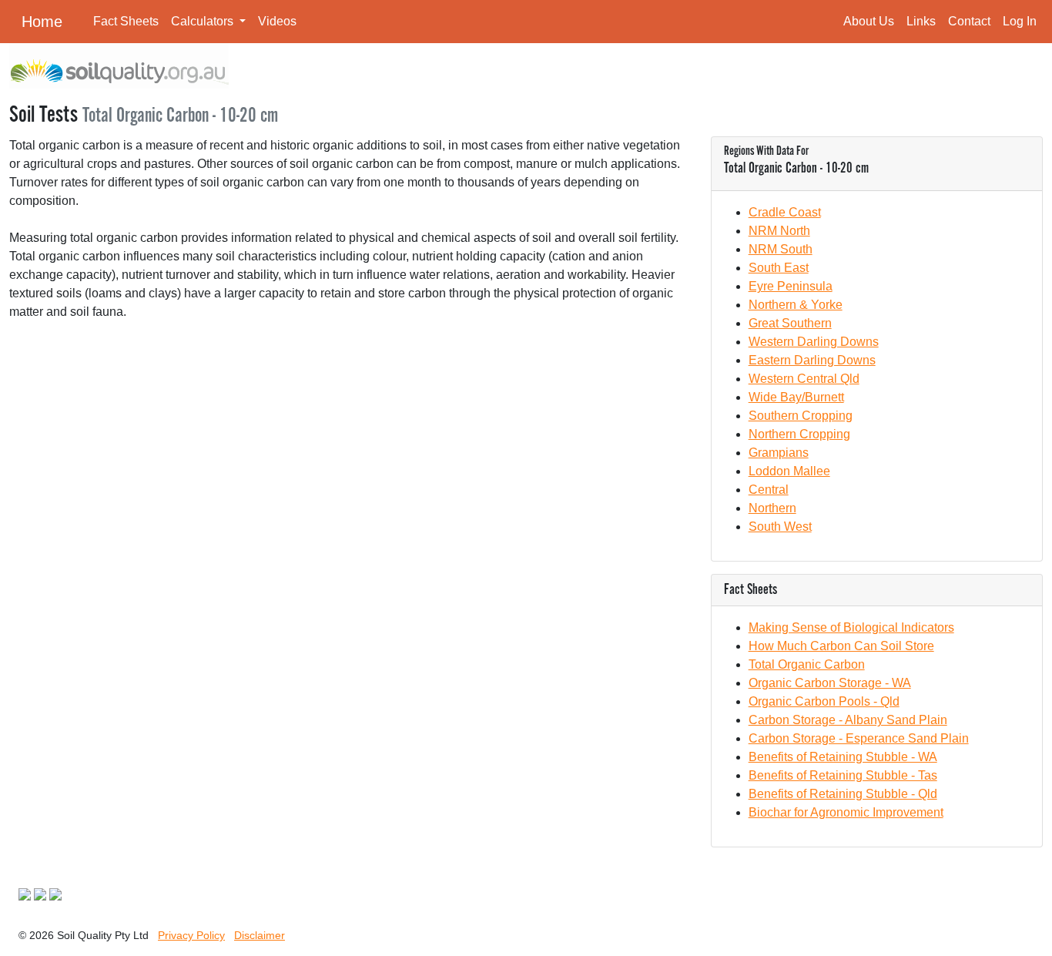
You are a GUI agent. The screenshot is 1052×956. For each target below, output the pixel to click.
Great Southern (790, 323)
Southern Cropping (801, 415)
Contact (969, 21)
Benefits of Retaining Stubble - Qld (843, 793)
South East (779, 267)
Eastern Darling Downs (812, 360)
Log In (1020, 21)
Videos (277, 21)
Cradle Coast (785, 212)
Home (42, 21)
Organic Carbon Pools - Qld (824, 701)
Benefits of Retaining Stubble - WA (843, 756)
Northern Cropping (799, 434)
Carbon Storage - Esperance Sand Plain (859, 738)
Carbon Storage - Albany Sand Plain (848, 719)
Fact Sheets (126, 21)
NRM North (779, 230)
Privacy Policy (191, 935)
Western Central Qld (804, 378)
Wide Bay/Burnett (796, 397)
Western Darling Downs (814, 341)
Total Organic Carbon (807, 664)
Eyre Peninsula (791, 286)
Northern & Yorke (796, 304)
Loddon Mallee (789, 471)
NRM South (780, 249)
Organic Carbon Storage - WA (830, 682)
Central (769, 489)
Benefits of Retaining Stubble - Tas (843, 775)
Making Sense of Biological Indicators (851, 627)
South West (780, 526)
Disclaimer (259, 935)
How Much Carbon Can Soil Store (841, 645)
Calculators (203, 21)
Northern (772, 508)
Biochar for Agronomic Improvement (846, 812)
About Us (868, 21)
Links (921, 21)
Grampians (779, 452)
